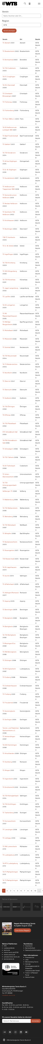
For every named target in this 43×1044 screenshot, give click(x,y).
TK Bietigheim (8, 626)
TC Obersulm (7, 390)
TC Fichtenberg (8, 110)
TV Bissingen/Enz (9, 643)
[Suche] (25, 3)
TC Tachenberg (8, 812)
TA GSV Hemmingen (10, 745)
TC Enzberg (7, 677)
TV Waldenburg (8, 499)
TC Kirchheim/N (8, 787)
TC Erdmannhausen (10, 686)
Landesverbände (9, 948)
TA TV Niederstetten (10, 364)
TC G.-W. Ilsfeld (8, 246)
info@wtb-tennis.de (8, 995)
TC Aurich (6, 576)
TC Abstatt (6, 43)
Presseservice (29, 957)
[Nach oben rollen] (38, 1039)
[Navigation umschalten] (39, 3)
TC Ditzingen (7, 660)
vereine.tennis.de (9, 954)
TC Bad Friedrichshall (10, 136)
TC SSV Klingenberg (10, 271)
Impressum (29, 946)
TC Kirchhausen (8, 220)
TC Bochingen (8, 229)
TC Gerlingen (7, 719)
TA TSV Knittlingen (9, 804)
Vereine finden (29, 977)
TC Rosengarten (8, 550)
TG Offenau (7, 415)
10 (35, 891)
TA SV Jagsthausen (9, 567)
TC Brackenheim (8, 51)
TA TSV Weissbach (9, 525)
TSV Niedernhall (8, 559)
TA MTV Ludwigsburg (10, 863)
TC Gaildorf (7, 144)
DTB (5, 946)
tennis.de (7, 950)
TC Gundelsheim (8, 178)
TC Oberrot (6, 381)
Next (42, 907)
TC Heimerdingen (9, 736)
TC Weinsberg (8, 516)
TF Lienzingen (8, 829)
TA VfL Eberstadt (9, 85)
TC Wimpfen (7, 533)
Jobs (26, 959)
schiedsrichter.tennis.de (12, 957)
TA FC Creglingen (9, 76)
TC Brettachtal (8, 60)
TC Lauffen (6, 296)
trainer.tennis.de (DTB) (11, 952)
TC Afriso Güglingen (10, 161)
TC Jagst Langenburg (10, 288)
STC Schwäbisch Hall (10, 432)
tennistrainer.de (9, 959)
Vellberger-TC (8, 491)
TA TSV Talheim (8, 457)
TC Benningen (8, 609)
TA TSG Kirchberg (9, 263)
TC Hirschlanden (8, 753)
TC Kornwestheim (9, 821)
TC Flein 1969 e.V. (9, 119)
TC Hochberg (7, 762)
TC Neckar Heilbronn (10, 203)
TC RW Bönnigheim (9, 652)
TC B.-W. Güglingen (9, 170)
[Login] (29, 3)
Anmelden (36, 1021)
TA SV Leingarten (9, 305)
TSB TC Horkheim (9, 237)
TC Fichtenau (7, 102)
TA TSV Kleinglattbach (11, 796)
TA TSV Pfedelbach (9, 423)
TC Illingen (6, 770)
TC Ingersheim (8, 779)
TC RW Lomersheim (10, 846)
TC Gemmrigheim (9, 711)
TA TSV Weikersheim (10, 508)
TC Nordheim (7, 373)
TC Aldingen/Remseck (11, 593)
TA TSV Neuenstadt (10, 356)
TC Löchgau (7, 838)
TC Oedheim (7, 398)
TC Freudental (8, 703)
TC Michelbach (8, 330)
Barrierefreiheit (30, 948)
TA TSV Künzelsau (9, 280)
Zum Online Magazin (22, 930)
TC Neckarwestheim (10, 542)
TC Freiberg (7, 694)
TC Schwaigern (8, 449)
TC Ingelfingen (8, 254)
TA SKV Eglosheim (9, 669)
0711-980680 (8, 993)
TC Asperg (6, 601)
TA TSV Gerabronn (9, 153)
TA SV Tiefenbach (9, 466)
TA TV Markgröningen (10, 880)
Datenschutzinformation (33, 950)
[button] (4, 1040)
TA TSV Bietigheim (9, 635)
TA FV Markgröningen (10, 872)
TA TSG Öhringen (9, 406)
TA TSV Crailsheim (9, 68)
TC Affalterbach (8, 584)
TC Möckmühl (7, 339)
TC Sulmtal (6, 347)
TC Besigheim (8, 618)
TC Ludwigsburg (8, 855)
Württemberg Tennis (31, 962)
